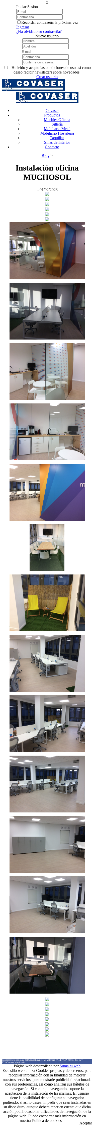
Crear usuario (47, 77)
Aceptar (85, 1123)
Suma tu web (70, 1066)
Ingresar (22, 27)
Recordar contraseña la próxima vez (49, 22)
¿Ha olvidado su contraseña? (39, 31)
